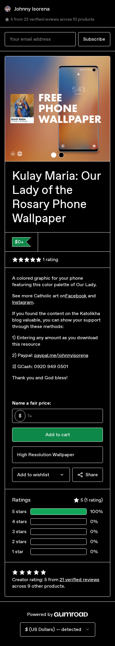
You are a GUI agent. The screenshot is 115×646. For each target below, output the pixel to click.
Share (92, 474)
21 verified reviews (79, 579)
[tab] (53, 155)
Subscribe (94, 39)
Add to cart (57, 434)
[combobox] (41, 475)
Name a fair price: (31, 403)
